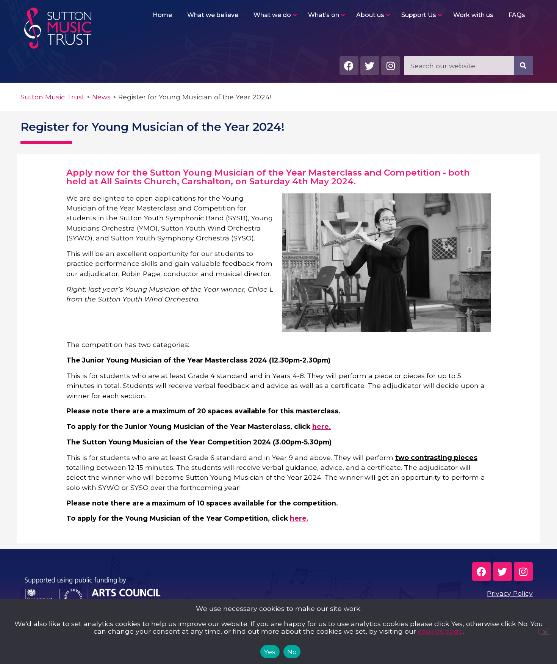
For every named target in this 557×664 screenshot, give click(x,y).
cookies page (440, 631)
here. (321, 426)
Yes (270, 652)
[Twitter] (369, 65)
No (292, 652)
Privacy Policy (510, 593)
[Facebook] (349, 65)
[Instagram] (390, 65)
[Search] (523, 65)
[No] (544, 631)
